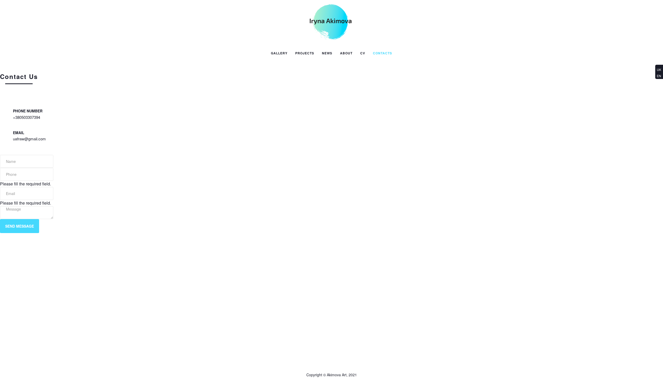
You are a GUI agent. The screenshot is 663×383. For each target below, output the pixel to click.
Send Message (19, 226)
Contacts (382, 53)
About (346, 53)
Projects (304, 53)
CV (362, 53)
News (327, 53)
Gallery (279, 53)
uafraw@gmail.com (29, 138)
